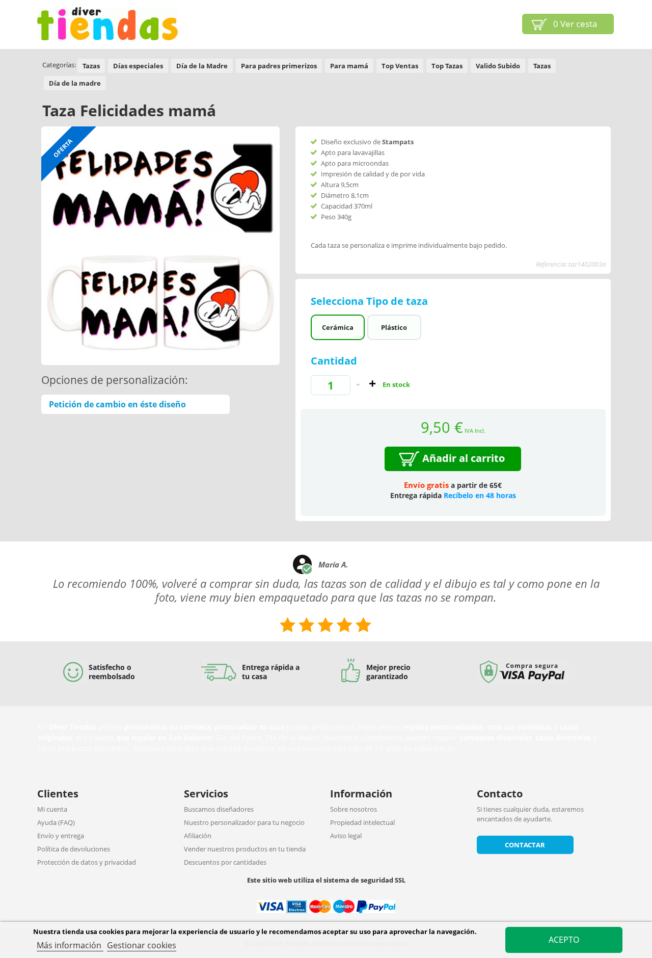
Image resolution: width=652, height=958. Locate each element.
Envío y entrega (60, 835)
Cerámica (338, 327)
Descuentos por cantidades (225, 862)
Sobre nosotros (353, 809)
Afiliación (197, 835)
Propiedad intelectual (362, 822)
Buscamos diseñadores (219, 809)
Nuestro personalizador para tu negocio (244, 822)
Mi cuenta (52, 809)
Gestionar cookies (141, 945)
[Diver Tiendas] (107, 23)
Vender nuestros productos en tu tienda (245, 848)
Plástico (394, 327)
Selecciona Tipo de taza (370, 301)
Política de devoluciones (73, 848)
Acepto (564, 939)
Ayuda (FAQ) (56, 822)
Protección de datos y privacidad (86, 862)
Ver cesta (575, 24)
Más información (70, 945)
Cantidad (334, 361)
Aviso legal (346, 835)
